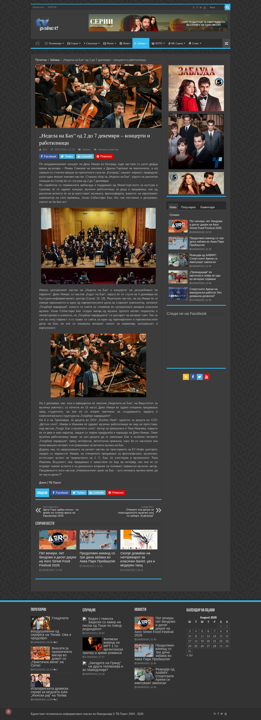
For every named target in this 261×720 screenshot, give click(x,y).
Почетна (40, 59)
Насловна (38, 43)
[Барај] (227, 7)
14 (214, 636)
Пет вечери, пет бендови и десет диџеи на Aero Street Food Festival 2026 (57, 559)
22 (220, 641)
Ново (173, 207)
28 (214, 646)
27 (208, 646)
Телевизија (55, 43)
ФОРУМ (52, 7)
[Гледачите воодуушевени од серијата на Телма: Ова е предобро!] (40, 622)
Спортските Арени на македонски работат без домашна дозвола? (206, 292)
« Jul (189, 655)
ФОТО (158, 43)
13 (208, 636)
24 (189, 646)
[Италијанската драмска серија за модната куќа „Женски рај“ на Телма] (40, 680)
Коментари (207, 207)
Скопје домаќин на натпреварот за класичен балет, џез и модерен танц (137, 559)
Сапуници (91, 43)
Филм (110, 43)
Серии (74, 43)
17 (189, 641)
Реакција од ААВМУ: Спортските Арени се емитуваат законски (203, 258)
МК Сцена (177, 43)
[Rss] (193, 7)
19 (202, 641)
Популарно (188, 207)
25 (195, 646)
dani (45, 149)
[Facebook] (197, 7)
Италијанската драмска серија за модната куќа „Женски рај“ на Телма (49, 692)
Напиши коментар (108, 149)
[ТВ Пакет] (47, 23)
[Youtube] (204, 7)
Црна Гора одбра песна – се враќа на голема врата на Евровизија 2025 (61, 511)
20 (208, 641)
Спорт (195, 43)
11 (196, 636)
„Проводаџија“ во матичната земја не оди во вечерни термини (205, 275)
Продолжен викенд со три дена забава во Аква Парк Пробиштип (97, 557)
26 (202, 646)
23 (227, 641)
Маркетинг (38, 7)
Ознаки (174, 214)
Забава (141, 43)
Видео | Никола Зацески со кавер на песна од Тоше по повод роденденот (102, 624)
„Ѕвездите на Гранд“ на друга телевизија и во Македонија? (103, 666)
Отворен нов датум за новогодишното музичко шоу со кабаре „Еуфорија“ (136, 511)
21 (214, 641)
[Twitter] (200, 7)
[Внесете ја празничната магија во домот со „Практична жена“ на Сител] (40, 653)
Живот (126, 43)
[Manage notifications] (8, 712)
